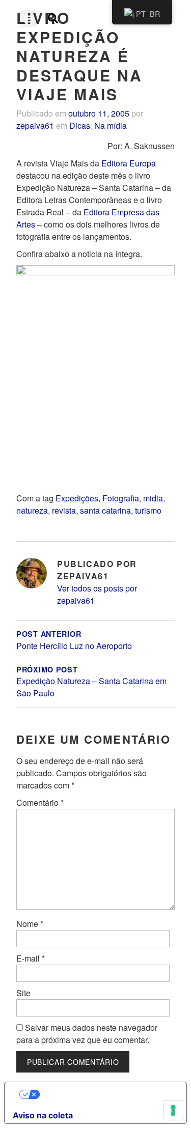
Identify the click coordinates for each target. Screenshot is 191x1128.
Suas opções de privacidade (106, 1094)
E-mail (30, 958)
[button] (28, 18)
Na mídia (110, 125)
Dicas (79, 125)
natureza (32, 510)
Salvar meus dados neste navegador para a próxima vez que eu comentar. (86, 1034)
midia (153, 498)
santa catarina (105, 510)
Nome (29, 923)
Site (23, 993)
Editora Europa (128, 163)
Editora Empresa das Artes (87, 218)
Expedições (77, 498)
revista (64, 510)
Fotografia (120, 498)
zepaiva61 (35, 125)
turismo (148, 510)
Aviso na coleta (43, 1115)
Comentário (40, 802)
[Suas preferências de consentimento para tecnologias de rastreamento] (173, 1110)
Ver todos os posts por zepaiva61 (97, 594)
